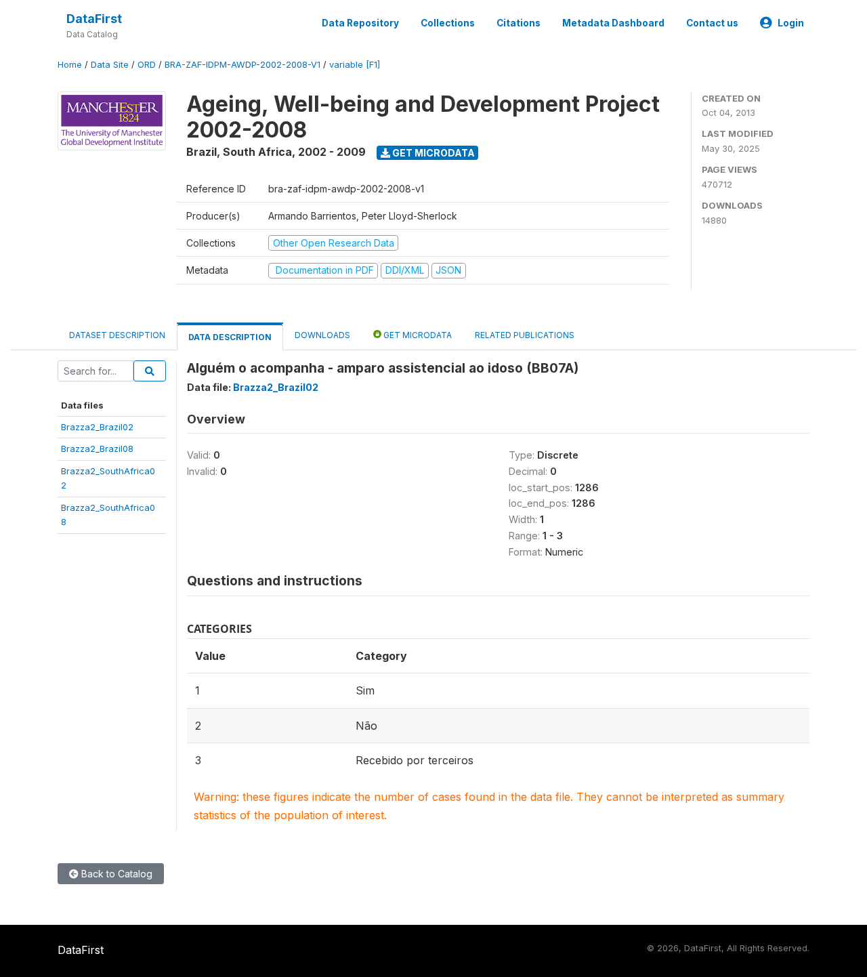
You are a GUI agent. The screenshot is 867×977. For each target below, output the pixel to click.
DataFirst (94, 19)
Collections (448, 23)
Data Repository (360, 23)
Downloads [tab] (322, 335)
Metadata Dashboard (613, 23)
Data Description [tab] (230, 337)
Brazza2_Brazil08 (97, 448)
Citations (518, 23)
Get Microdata (432, 153)
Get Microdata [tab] (416, 335)
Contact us (712, 23)
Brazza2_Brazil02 (97, 426)
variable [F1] (354, 65)
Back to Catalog (115, 873)
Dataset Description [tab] (117, 335)
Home (70, 65)
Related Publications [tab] (524, 335)
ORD (147, 65)
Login (791, 23)
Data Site (110, 65)
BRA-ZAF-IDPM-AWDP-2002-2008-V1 (242, 65)
